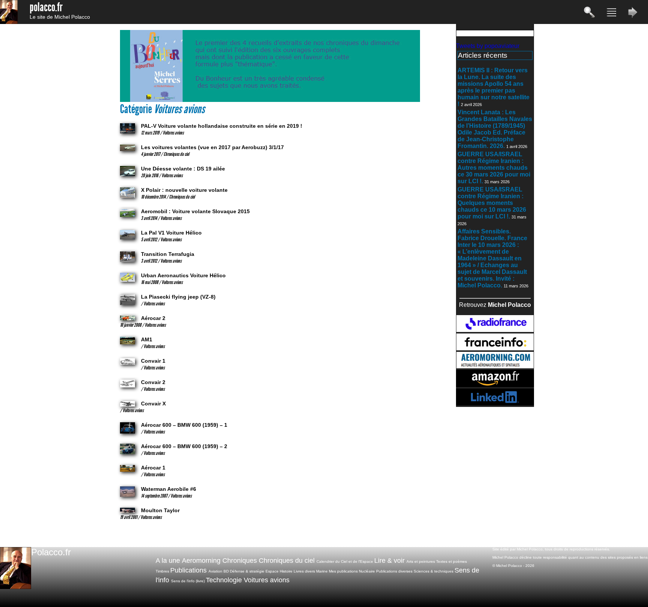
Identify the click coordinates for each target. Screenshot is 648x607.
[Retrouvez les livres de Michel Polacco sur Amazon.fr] (495, 385)
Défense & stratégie (247, 571)
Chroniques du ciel (287, 560)
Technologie (224, 580)
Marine (322, 571)
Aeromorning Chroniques (219, 560)
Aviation (215, 571)
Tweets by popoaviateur (487, 46)
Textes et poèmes (451, 561)
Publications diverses (394, 571)
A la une (168, 560)
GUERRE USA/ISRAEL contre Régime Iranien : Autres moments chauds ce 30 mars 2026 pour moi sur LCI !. (494, 167)
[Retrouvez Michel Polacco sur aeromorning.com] (495, 366)
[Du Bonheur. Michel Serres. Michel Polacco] (270, 100)
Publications (188, 570)
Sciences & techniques (433, 571)
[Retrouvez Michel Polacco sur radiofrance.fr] (495, 330)
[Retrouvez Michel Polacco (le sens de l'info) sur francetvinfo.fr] (495, 348)
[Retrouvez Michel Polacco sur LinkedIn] (495, 403)
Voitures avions (267, 580)
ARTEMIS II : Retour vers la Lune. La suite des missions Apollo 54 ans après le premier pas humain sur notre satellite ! (494, 87)
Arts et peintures (420, 561)
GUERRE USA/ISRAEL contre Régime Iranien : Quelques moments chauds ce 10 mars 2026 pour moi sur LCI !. (492, 203)
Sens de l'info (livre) (188, 581)
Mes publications (343, 571)
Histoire (286, 571)
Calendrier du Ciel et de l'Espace (344, 561)
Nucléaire (367, 571)
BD (226, 571)
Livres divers (304, 571)
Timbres (162, 571)
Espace (272, 571)
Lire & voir (389, 560)
